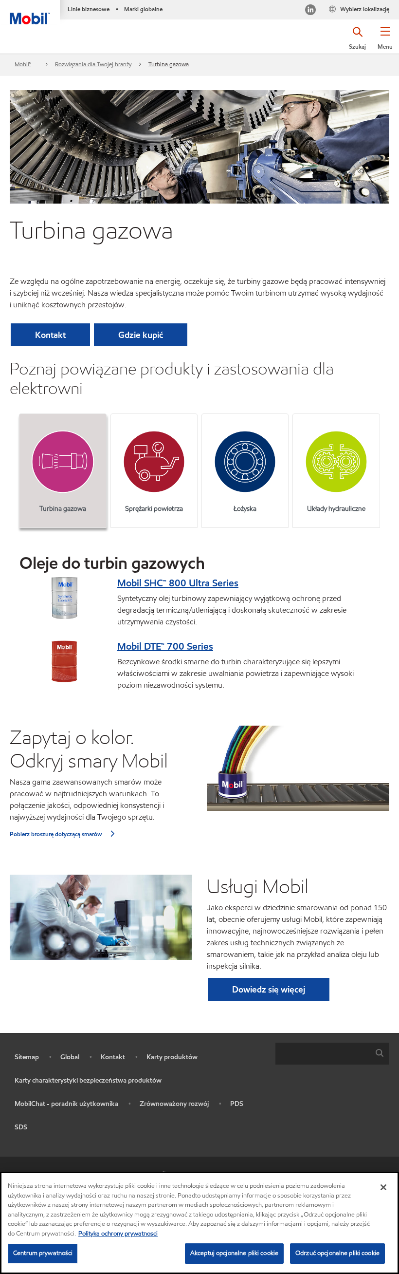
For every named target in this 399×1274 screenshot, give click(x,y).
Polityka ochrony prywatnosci (118, 1233)
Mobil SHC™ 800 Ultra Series (177, 583)
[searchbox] (322, 1054)
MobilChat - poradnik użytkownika (66, 1103)
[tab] (62, 470)
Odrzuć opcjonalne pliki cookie (337, 1253)
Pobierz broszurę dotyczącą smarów (56, 834)
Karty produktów (172, 1057)
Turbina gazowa (168, 64)
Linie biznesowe (88, 9)
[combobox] (332, 1054)
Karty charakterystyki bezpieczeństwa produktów (88, 1080)
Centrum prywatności (43, 1253)
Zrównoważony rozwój (174, 1103)
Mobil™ (23, 64)
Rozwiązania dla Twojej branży (93, 64)
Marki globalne (143, 9)
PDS (236, 1103)
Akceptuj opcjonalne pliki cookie (234, 1253)
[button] (385, 41)
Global (69, 1057)
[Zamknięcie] (383, 1187)
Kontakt (113, 1057)
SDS (21, 1127)
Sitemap (27, 1057)
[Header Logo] (30, 12)
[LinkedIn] (310, 11)
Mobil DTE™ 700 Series (165, 646)
